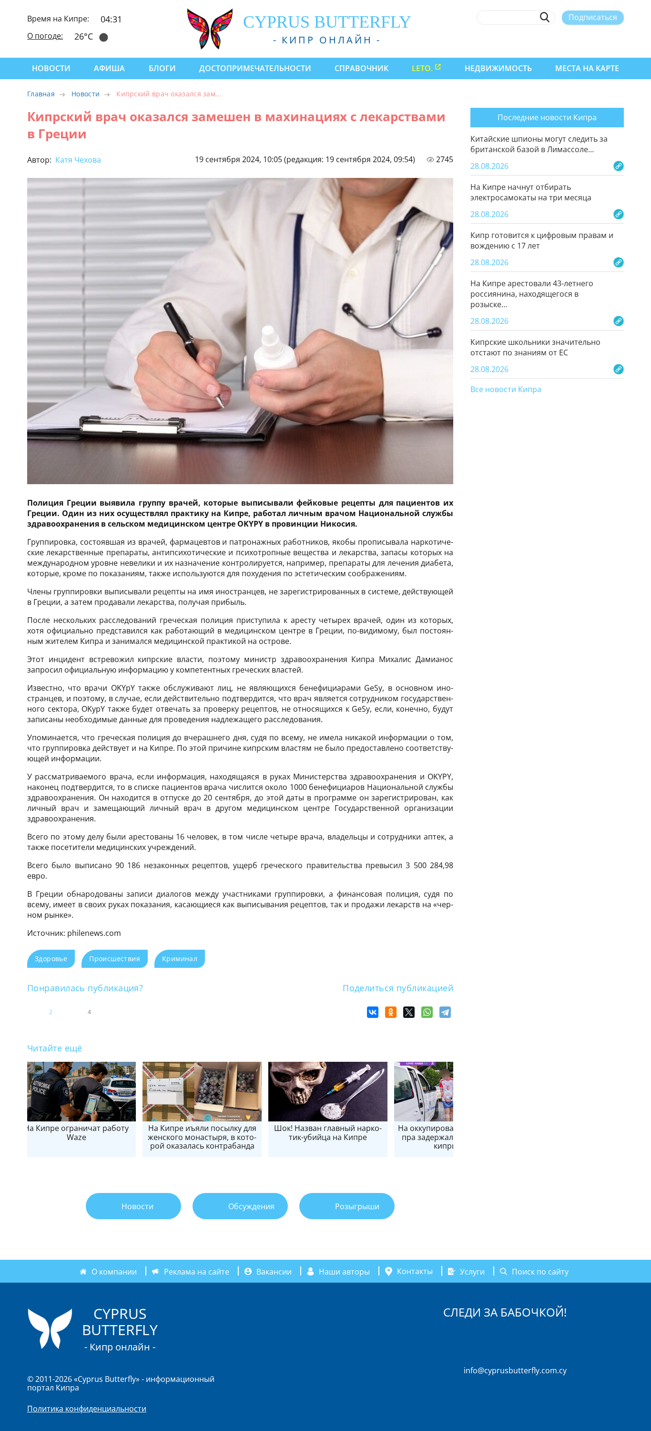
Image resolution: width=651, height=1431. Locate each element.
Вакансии (274, 1271)
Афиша (109, 68)
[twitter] (566, 39)
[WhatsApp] (427, 1012)
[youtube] (619, 39)
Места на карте (587, 68)
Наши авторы (344, 1271)
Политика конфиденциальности (86, 1408)
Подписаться (593, 17)
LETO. (422, 68)
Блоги (162, 68)
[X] (409, 1012)
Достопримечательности (255, 68)
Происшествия (114, 958)
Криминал (179, 958)
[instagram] (549, 39)
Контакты (415, 1271)
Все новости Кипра (505, 389)
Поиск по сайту (540, 1271)
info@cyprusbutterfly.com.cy (515, 1370)
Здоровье (51, 958)
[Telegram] (445, 1012)
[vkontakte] (601, 39)
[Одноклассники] (391, 1012)
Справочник (361, 68)
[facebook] (531, 39)
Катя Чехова (77, 160)
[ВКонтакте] (373, 1012)
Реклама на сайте (196, 1271)
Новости (51, 68)
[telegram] (584, 39)
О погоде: (45, 36)
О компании (114, 1271)
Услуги (472, 1271)
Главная (41, 93)
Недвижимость (498, 68)
